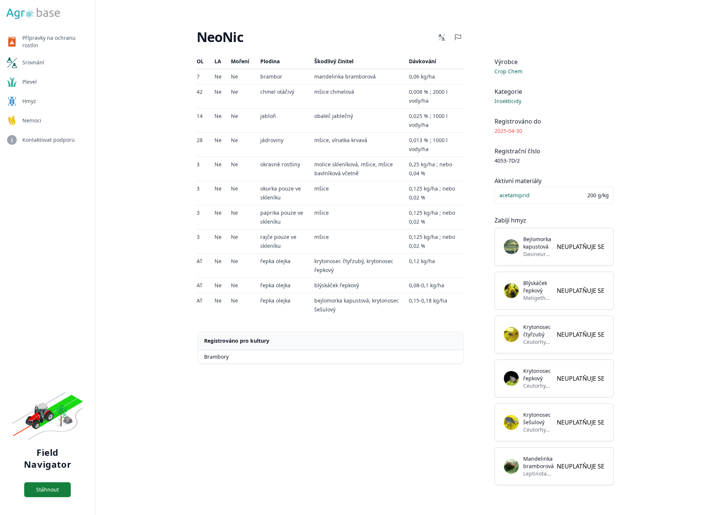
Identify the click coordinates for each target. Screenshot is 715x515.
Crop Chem (508, 71)
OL (200, 61)
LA (217, 61)
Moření (240, 61)
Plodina (270, 61)
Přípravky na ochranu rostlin (49, 41)
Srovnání (33, 62)
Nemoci (31, 120)
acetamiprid (514, 195)
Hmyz (29, 101)
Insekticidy (508, 101)
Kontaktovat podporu (48, 139)
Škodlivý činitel (333, 61)
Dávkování (422, 61)
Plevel (29, 81)
